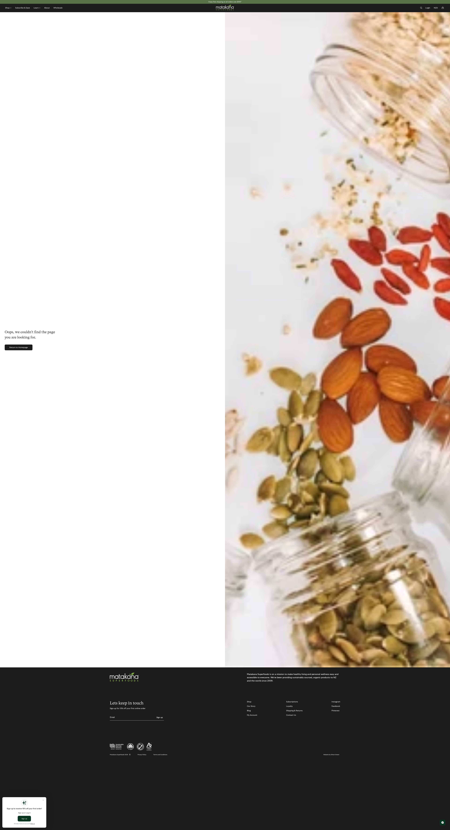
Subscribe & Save (22, 8)
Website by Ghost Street (331, 754)
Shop (249, 702)
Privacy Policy (142, 754)
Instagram (336, 702)
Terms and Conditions (160, 754)
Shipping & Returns (294, 711)
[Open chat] (442, 822)
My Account (252, 715)
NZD (436, 8)
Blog (249, 711)
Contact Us (291, 715)
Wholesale (57, 8)
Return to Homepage (18, 347)
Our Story (251, 706)
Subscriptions (292, 702)
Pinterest (335, 711)
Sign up (159, 717)
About (47, 8)
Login (427, 8)
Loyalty (289, 706)
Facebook (336, 706)
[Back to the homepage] (225, 7)
